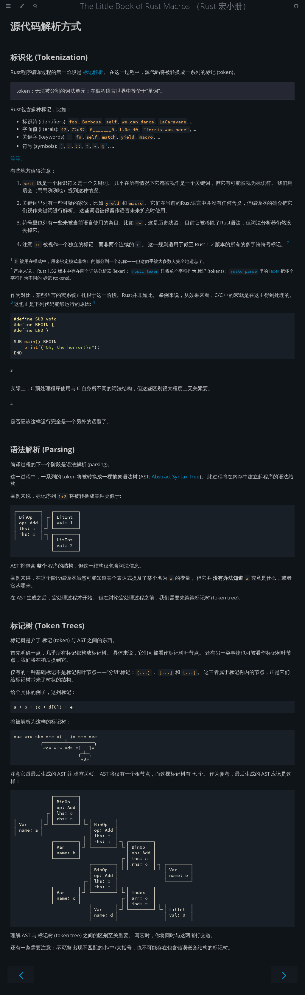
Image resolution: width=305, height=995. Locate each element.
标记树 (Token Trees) (47, 625)
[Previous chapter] (20, 974)
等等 (15, 158)
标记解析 (93, 72)
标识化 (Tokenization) (49, 57)
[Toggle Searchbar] (35, 6)
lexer (274, 271)
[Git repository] (296, 5)
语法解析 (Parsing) (42, 449)
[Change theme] (22, 6)
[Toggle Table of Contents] (8, 6)
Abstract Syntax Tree (176, 476)
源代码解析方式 (45, 26)
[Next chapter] (284, 974)
